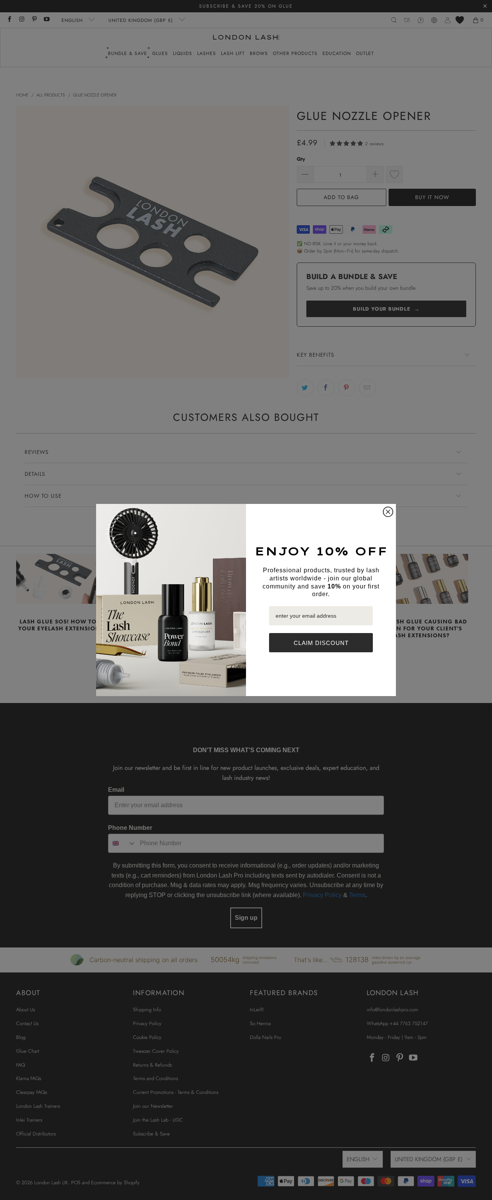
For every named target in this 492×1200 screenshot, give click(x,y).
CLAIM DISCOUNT (321, 643)
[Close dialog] (388, 512)
